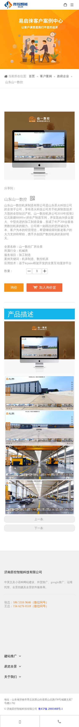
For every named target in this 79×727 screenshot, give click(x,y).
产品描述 (21, 314)
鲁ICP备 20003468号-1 (50, 708)
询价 (14, 287)
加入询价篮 (47, 287)
